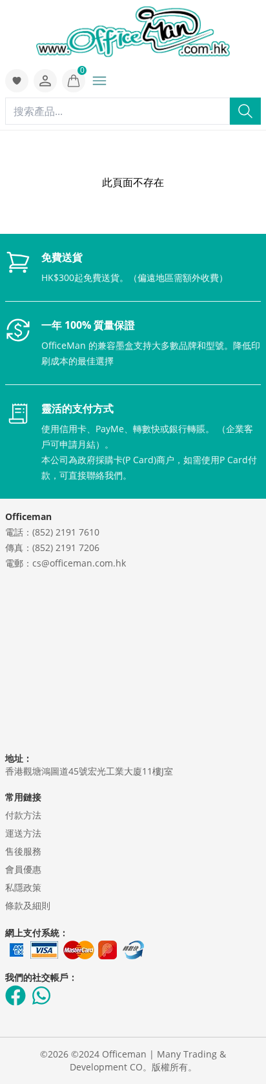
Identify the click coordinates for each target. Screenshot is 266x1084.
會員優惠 (23, 869)
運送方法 (23, 833)
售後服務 (23, 851)
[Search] (245, 111)
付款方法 (23, 815)
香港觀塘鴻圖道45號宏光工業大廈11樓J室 (89, 771)
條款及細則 (27, 905)
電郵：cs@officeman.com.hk (65, 563)
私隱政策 (23, 887)
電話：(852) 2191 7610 (52, 532)
